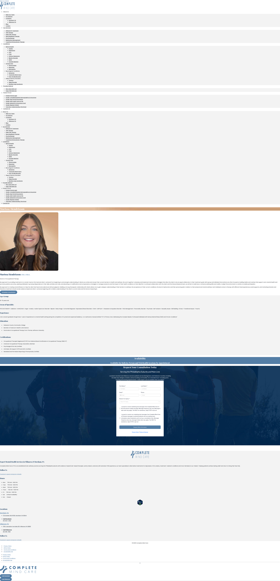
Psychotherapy (10, 38)
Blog (7, 24)
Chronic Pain (9, 63)
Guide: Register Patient (12, 105)
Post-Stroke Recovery (15, 77)
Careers (8, 26)
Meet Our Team (10, 15)
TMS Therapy (9, 32)
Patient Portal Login (11, 95)
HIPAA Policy (7, 548)
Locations (8, 18)
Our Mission (9, 16)
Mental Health (10, 47)
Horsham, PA (12, 20)
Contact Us (6, 109)
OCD (10, 52)
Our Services (7, 28)
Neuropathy (12, 69)
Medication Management (13, 40)
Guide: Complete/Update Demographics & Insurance (21, 97)
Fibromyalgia (12, 65)
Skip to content (4, 1)
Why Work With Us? (11, 89)
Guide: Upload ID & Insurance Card (16, 103)
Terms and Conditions (10, 550)
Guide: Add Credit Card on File (14, 101)
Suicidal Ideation (13, 62)
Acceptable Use (8, 551)
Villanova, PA (12, 22)
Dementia (11, 73)
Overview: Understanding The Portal (16, 107)
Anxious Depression (14, 56)
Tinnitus (11, 80)
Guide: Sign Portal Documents (14, 99)
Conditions (6, 44)
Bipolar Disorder (13, 58)
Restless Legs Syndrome (16, 84)
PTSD (10, 54)
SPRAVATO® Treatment (12, 31)
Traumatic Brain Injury (15, 75)
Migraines (11, 67)
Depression (12, 50)
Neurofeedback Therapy (12, 36)
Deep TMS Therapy (11, 34)
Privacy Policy (8, 546)
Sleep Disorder (13, 82)
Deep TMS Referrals (11, 91)
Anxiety (11, 48)
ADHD (10, 60)
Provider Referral (8, 86)
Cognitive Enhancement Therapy (15, 42)
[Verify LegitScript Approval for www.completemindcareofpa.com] (140, 505)
